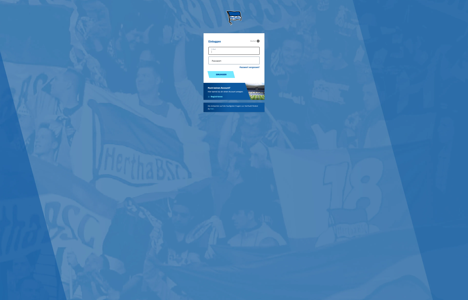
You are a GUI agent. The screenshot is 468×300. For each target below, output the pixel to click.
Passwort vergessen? (250, 67)
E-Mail (213, 49)
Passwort (216, 60)
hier (212, 109)
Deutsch (253, 41)
